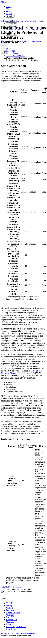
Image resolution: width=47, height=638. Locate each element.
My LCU (10, 617)
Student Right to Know (15, 55)
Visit (8, 9)
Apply (8, 6)
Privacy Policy (7, 633)
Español (10, 16)
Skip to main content (9, 2)
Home (8, 48)
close (41, 21)
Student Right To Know (16, 626)
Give (8, 11)
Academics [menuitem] (11, 24)
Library (9, 624)
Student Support (13, 53)
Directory (10, 610)
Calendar (10, 615)
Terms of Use (20, 633)
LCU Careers (11, 629)
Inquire (9, 14)
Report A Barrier (13, 612)
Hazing (9, 605)
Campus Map (11, 619)
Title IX (9, 603)
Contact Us (17, 587)
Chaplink (10, 622)
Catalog (9, 608)
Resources (10, 51)
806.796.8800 (7, 587)
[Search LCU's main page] (19, 21)
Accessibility (32, 633)
